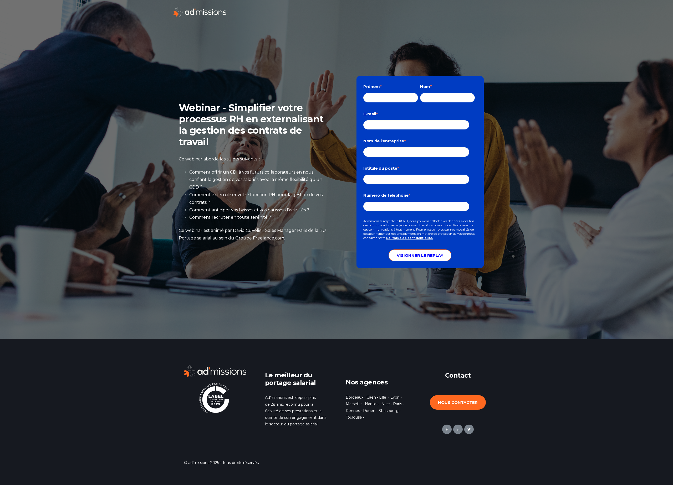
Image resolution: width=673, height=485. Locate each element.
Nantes (371, 403)
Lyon (395, 397)
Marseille (354, 403)
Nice (386, 403)
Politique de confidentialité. (409, 238)
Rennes (353, 410)
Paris (397, 403)
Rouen (369, 410)
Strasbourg (389, 410)
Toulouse (354, 417)
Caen (371, 397)
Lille (382, 397)
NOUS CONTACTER (458, 402)
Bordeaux (354, 397)
